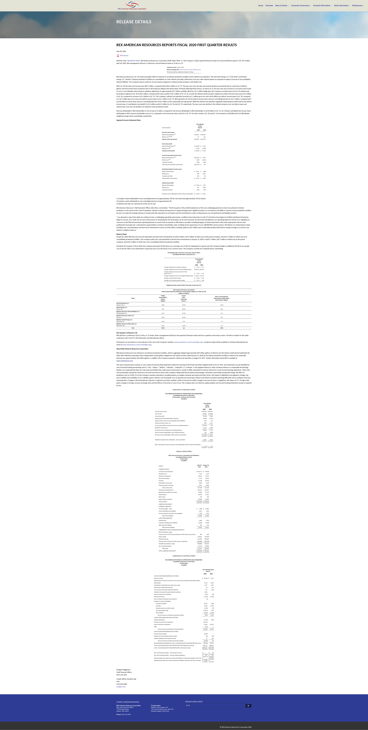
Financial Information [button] (321, 6)
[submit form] (248, 705)
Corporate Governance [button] (300, 6)
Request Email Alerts (193, 702)
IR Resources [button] (357, 6)
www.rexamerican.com (124, 361)
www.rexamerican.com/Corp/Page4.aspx (190, 69)
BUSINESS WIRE (133, 61)
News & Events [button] (281, 6)
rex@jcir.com (121, 687)
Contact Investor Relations (127, 702)
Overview (269, 6)
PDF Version (124, 56)
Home (260, 6)
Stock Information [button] (341, 6)
